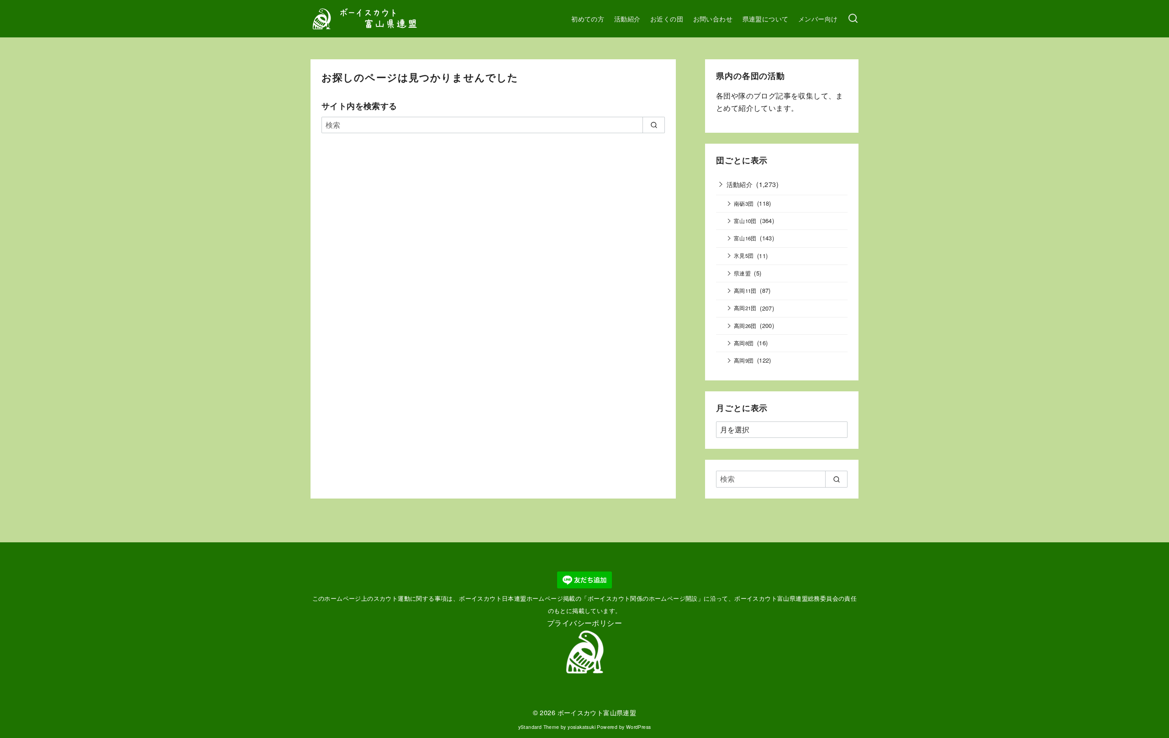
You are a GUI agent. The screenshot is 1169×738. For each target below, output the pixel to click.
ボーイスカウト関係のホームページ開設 (643, 598)
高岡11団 (745, 290)
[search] (653, 125)
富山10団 (745, 220)
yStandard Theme (538, 726)
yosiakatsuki (581, 726)
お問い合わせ (712, 18)
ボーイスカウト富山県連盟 (597, 712)
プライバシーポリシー (584, 623)
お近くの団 (666, 18)
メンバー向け (817, 18)
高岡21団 (745, 308)
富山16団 (745, 238)
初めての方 (587, 18)
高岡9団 (744, 360)
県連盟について (765, 18)
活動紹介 (627, 18)
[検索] (853, 19)
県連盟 (742, 273)
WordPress (638, 726)
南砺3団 (744, 203)
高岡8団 (744, 343)
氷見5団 (744, 255)
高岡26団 (745, 325)
